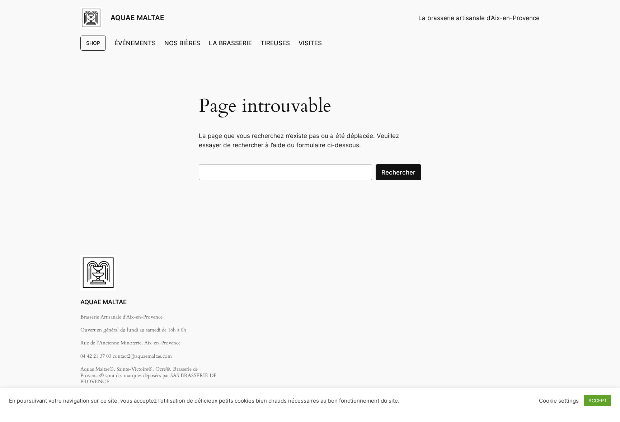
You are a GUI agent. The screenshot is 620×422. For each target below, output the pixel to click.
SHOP (93, 43)
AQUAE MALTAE (137, 17)
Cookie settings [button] (559, 401)
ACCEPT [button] (597, 400)
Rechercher (398, 172)
